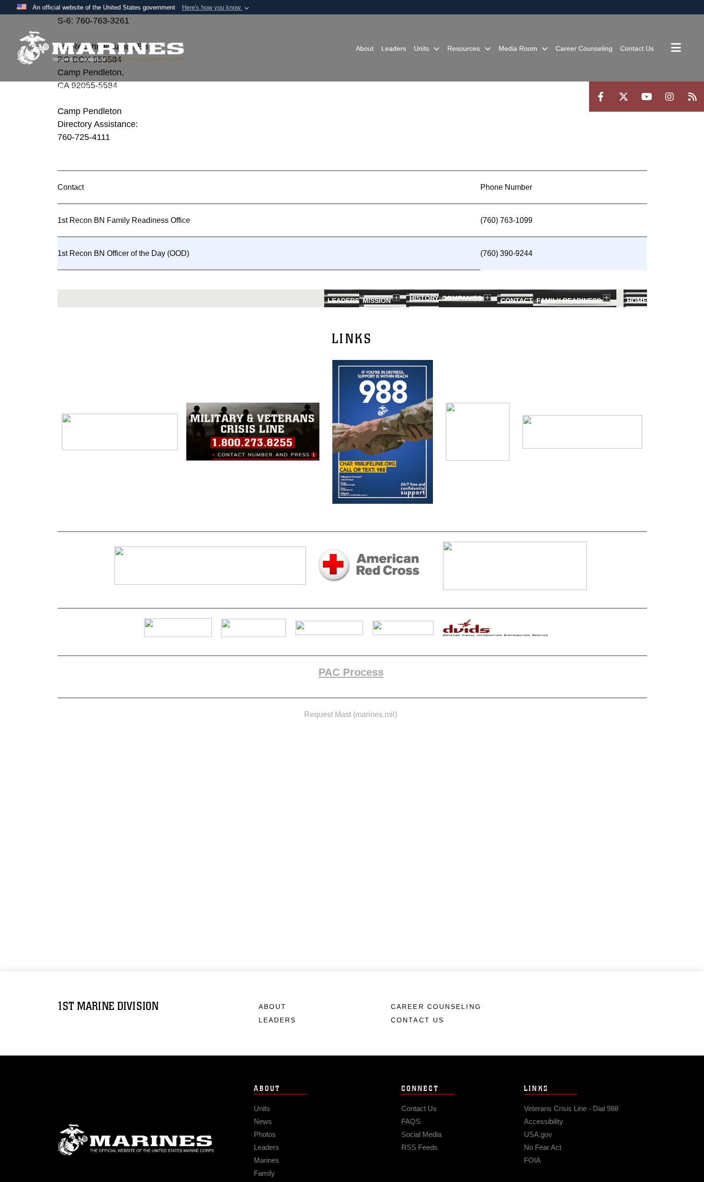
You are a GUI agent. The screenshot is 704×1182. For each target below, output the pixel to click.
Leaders (343, 300)
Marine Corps (136, 1140)
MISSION (377, 300)
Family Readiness (568, 300)
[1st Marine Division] (100, 48)
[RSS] (692, 96)
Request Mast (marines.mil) (350, 714)
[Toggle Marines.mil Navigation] (676, 48)
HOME (637, 300)
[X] (623, 96)
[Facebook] (600, 96)
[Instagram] (669, 96)
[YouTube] (646, 96)
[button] (216, 7)
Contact (516, 300)
